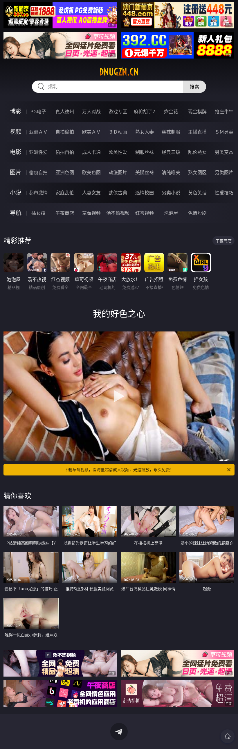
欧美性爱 (118, 152)
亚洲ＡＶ (38, 132)
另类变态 (224, 152)
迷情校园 (144, 192)
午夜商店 (64, 213)
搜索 (194, 86)
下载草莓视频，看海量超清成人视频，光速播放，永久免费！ (119, 469)
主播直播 (197, 132)
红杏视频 (144, 213)
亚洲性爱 (38, 152)
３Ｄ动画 (118, 132)
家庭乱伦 (64, 192)
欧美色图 (91, 172)
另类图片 (224, 172)
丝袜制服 (171, 132)
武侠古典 (118, 192)
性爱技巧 (224, 192)
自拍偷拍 (64, 132)
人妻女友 (91, 192)
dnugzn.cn (119, 72)
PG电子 (38, 111)
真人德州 (64, 111)
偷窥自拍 (38, 172)
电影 (15, 152)
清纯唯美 (171, 172)
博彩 (15, 111)
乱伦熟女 (197, 152)
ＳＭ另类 (224, 132)
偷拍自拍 (64, 152)
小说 (15, 192)
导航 (15, 213)
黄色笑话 (197, 192)
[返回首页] (228, 736)
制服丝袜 (144, 152)
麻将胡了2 (144, 111)
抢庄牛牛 (224, 111)
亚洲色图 (64, 172)
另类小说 (171, 192)
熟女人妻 (144, 132)
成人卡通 (91, 152)
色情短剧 (197, 213)
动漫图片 (118, 172)
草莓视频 (91, 213)
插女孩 (38, 213)
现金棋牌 (197, 111)
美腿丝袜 (144, 172)
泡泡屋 (171, 213)
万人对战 (91, 111)
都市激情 (38, 192)
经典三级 (171, 152)
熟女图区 (197, 172)
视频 (15, 132)
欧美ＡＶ (91, 132)
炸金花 (171, 111)
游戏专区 (118, 111)
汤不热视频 (117, 213)
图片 (15, 172)
